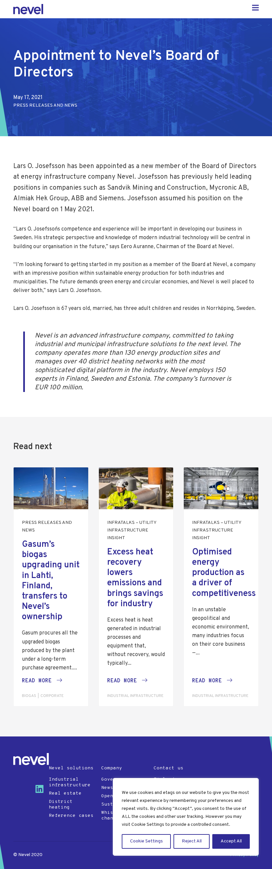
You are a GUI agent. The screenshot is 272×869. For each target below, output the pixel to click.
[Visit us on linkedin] (42, 791)
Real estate (65, 793)
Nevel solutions (71, 768)
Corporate (52, 696)
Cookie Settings (146, 841)
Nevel (28, 9)
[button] (42, 681)
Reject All (192, 841)
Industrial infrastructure (135, 696)
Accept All (231, 841)
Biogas (29, 696)
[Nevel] (31, 759)
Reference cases (71, 816)
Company (111, 768)
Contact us (168, 768)
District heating (61, 804)
